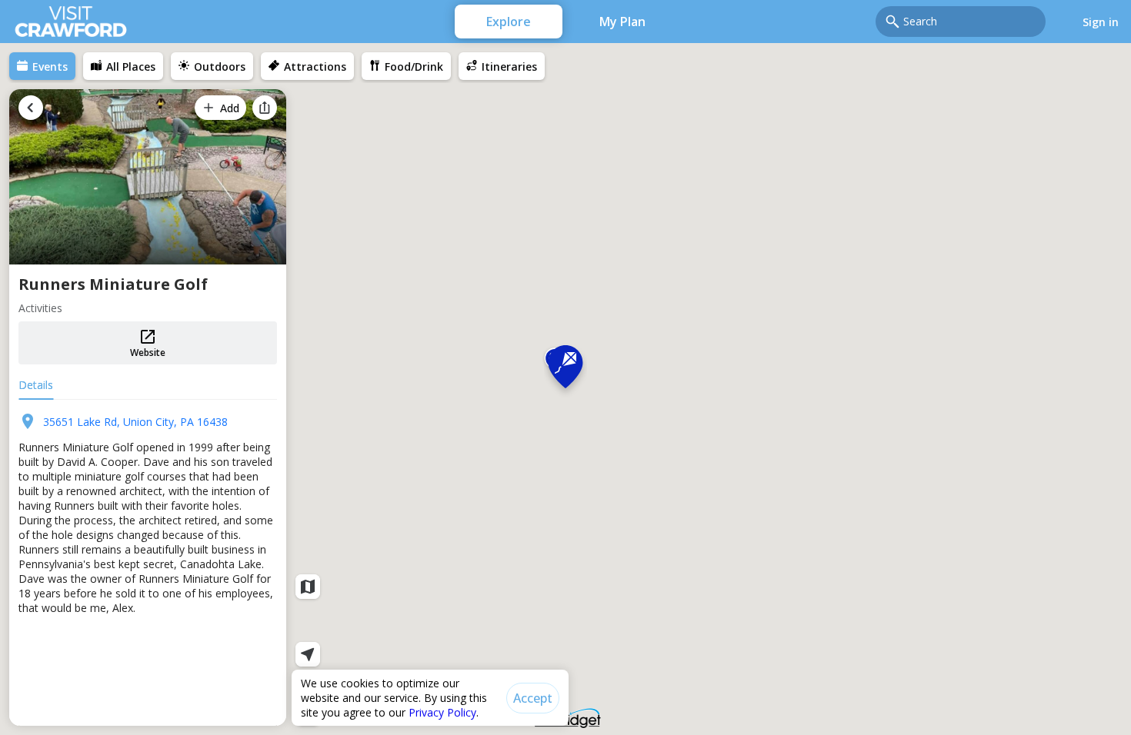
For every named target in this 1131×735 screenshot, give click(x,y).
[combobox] (969, 21)
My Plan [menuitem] (622, 21)
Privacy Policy (442, 712)
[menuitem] (42, 66)
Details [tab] (35, 384)
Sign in (1101, 22)
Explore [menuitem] (508, 21)
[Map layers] (307, 586)
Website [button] (147, 352)
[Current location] (307, 654)
